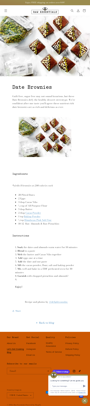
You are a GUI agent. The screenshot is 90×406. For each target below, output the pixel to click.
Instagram (31, 349)
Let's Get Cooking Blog (15, 350)
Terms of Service (54, 352)
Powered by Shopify (33, 405)
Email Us (30, 355)
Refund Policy (72, 349)
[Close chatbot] (85, 401)
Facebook (31, 343)
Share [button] (18, 310)
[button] (6, 11)
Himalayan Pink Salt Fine (38, 220)
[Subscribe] (48, 371)
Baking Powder (32, 216)
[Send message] (84, 386)
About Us (11, 343)
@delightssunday (58, 302)
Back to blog (46, 323)
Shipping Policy (72, 355)
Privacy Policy (72, 343)
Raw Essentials (19, 405)
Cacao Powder (33, 213)
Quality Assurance (51, 344)
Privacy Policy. (83, 392)
